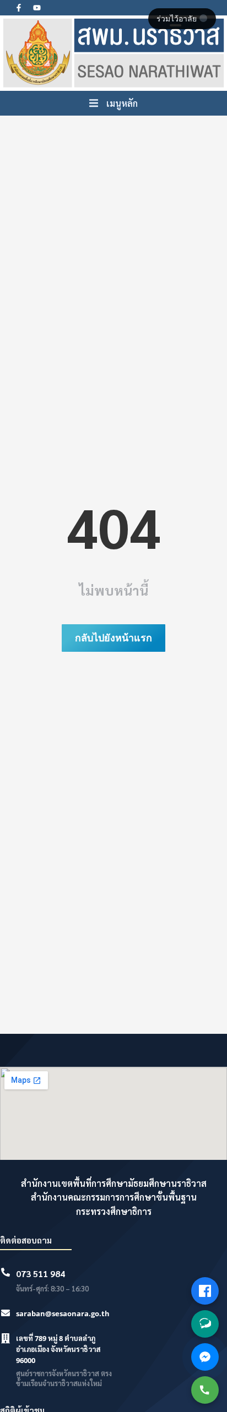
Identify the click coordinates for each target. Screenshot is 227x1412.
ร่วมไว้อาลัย (177, 18)
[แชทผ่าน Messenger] (205, 1357)
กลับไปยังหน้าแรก (113, 638)
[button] (113, 103)
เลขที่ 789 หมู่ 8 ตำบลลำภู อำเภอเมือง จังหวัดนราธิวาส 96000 (58, 1349)
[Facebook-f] (18, 7)
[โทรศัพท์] (205, 1390)
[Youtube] (37, 7)
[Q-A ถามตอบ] (205, 1324)
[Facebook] (205, 1291)
